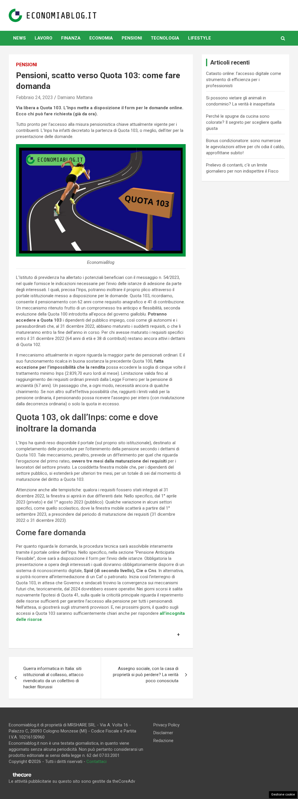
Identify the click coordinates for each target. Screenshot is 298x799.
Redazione (163, 740)
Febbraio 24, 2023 (34, 97)
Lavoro (43, 38)
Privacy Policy (166, 725)
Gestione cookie (283, 794)
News (19, 38)
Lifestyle (199, 38)
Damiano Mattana (75, 97)
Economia (101, 38)
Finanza (71, 38)
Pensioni (132, 38)
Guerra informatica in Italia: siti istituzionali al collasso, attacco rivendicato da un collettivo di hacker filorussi (53, 677)
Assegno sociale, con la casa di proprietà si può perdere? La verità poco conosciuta (145, 674)
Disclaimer (163, 732)
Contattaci (96, 761)
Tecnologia (165, 38)
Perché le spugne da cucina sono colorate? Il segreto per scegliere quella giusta (243, 122)
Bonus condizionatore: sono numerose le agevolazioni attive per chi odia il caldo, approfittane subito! (245, 146)
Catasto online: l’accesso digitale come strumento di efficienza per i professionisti (243, 79)
